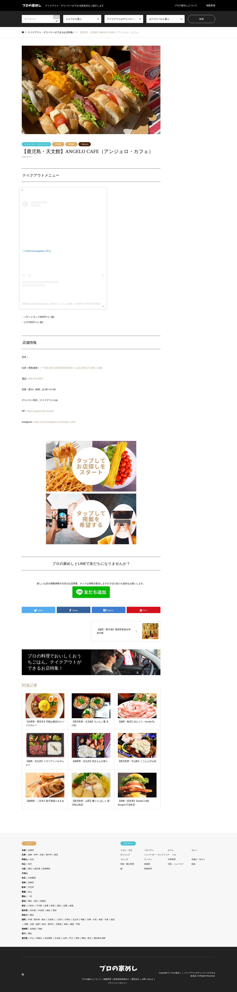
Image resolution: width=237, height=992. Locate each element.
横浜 (32, 915)
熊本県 (25, 910)
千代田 (39, 906)
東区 (55, 910)
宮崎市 (31, 882)
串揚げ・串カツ (198, 859)
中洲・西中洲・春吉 (36, 919)
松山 (30, 892)
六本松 (67, 919)
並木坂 (33, 910)
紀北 (32, 859)
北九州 (75, 919)
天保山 (25, 873)
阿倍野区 (46, 869)
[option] (91, 90)
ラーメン (148, 859)
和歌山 (25, 859)
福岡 (24, 919)
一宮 (30, 896)
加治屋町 (48, 938)
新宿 (53, 906)
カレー (194, 850)
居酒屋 (147, 864)
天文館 (58, 144)
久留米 (51, 919)
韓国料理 (148, 869)
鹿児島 (71, 144)
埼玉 (24, 864)
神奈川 (25, 915)
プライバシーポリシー (117, 983)
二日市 (59, 919)
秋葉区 (43, 901)
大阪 (24, 869)
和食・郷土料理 (127, 864)
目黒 (65, 906)
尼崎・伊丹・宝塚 (36, 855)
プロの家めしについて (186, 5)
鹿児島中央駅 (99, 938)
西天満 (37, 869)
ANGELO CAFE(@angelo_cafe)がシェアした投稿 (47, 303)
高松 (30, 933)
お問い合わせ (147, 979)
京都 (24, 850)
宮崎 (24, 882)
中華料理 (172, 859)
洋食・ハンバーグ (175, 864)
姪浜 (113, 919)
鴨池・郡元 (86, 938)
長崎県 (25, 929)
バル (174, 855)
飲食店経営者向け (121, 979)
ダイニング (125, 855)
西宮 (56, 855)
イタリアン (149, 850)
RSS (23, 974)
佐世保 (33, 929)
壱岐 (40, 929)
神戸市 (49, 855)
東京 (24, 906)
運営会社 (135, 979)
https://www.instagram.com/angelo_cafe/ (55, 422)
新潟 (24, 901)
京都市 (31, 850)
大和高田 (32, 878)
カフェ (171, 850)
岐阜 (24, 887)
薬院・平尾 (75, 924)
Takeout (84, 144)
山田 (65, 938)
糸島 (66, 924)
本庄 (30, 864)
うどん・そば (126, 850)
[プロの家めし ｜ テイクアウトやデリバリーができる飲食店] (118, 971)
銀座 (72, 906)
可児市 (31, 887)
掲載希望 (210, 5)
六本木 (31, 906)
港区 (30, 869)
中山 (32, 938)
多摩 (46, 906)
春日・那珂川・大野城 (51, 924)
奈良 (24, 878)
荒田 (77, 938)
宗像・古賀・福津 (32, 924)
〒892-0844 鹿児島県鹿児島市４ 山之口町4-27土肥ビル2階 (72, 368)
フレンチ (124, 859)
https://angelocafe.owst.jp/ (40, 411)
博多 (83, 919)
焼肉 (193, 864)
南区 (48, 910)
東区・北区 (33, 901)
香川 (24, 933)
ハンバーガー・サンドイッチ (36, 144)
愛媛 (24, 892)
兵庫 (24, 855)
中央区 (41, 910)
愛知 (24, 896)
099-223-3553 (36, 378)
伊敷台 (39, 938)
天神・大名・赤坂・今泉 (97, 919)
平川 (71, 938)
